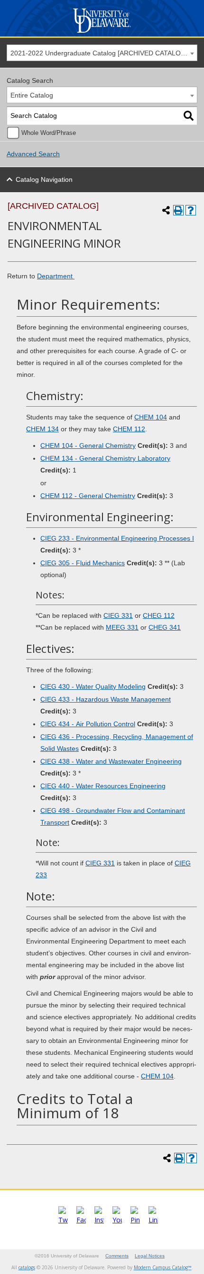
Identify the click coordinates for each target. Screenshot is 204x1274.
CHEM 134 (42, 429)
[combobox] (102, 53)
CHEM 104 (150, 417)
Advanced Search (33, 154)
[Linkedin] (153, 1219)
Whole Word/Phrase (48, 133)
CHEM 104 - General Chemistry (88, 445)
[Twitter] (63, 1219)
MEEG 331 (122, 627)
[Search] (188, 116)
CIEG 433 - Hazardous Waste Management (105, 699)
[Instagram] (99, 1219)
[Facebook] (81, 1219)
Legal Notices (150, 1255)
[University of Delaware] (102, 33)
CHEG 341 (164, 627)
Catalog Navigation (44, 179)
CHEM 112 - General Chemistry (87, 495)
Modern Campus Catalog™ (163, 1267)
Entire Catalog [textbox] (31, 95)
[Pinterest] (135, 1219)
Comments (117, 1255)
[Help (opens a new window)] (190, 210)
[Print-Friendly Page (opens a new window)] (178, 210)
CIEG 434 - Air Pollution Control (87, 724)
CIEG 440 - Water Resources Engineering (103, 786)
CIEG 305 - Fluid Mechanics (82, 563)
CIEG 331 (118, 615)
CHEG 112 (159, 615)
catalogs (27, 1267)
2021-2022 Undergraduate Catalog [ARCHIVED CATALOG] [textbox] (99, 53)
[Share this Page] (166, 210)
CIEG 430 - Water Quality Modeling (93, 686)
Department (55, 276)
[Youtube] (117, 1219)
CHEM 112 (129, 429)
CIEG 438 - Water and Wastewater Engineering (111, 761)
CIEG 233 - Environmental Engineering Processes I (117, 538)
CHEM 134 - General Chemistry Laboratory (105, 458)
